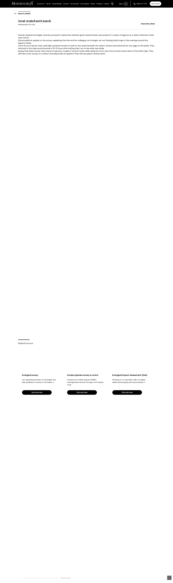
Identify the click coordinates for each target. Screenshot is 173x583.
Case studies (84, 4)
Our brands (74, 4)
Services (40, 4)
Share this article (148, 24)
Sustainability (57, 4)
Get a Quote (155, 4)
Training (99, 4)
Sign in (121, 4)
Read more (66, 578)
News (93, 4)
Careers (66, 4)
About (48, 4)
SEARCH (112, 4)
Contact (106, 4)
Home (24, 4)
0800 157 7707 (142, 4)
